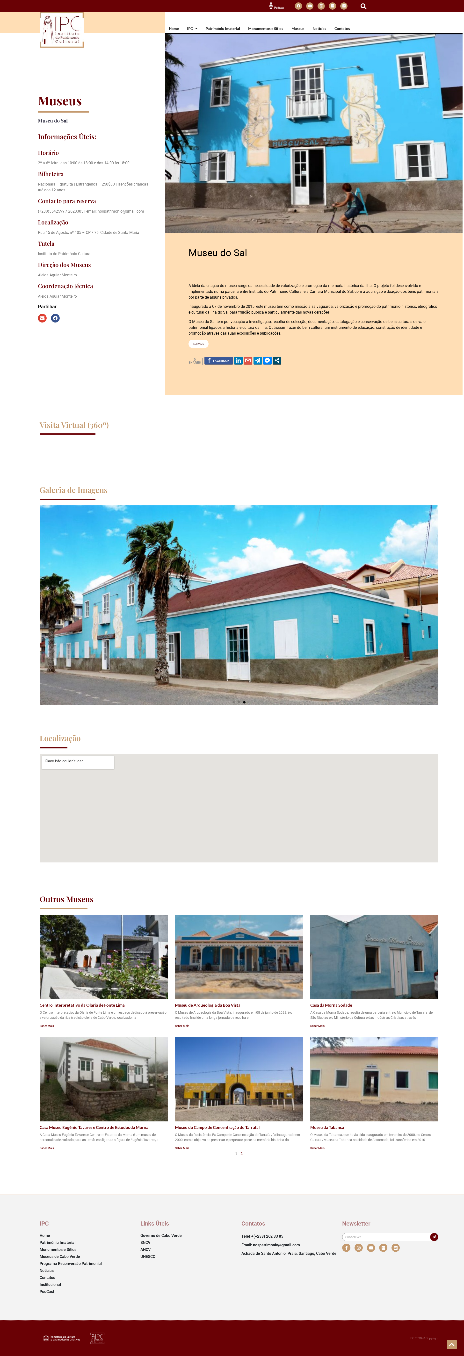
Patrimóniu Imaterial (223, 29)
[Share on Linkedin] (238, 360)
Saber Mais (47, 1026)
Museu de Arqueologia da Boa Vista (207, 1005)
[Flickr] (332, 6)
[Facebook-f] (346, 1248)
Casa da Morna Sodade (331, 1005)
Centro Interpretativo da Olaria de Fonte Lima (82, 1005)
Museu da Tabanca (327, 1127)
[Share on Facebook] (218, 360)
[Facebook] (298, 6)
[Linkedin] (344, 6)
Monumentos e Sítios (265, 29)
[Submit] (434, 1237)
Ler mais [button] (198, 343)
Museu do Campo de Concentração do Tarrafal (217, 1127)
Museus (297, 29)
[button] (363, 6)
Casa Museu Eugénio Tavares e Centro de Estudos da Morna (94, 1127)
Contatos (342, 29)
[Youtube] (309, 6)
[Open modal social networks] (277, 360)
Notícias (319, 29)
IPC (190, 29)
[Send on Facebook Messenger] (267, 360)
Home (174, 29)
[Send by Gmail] (248, 360)
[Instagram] (321, 6)
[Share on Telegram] (258, 360)
